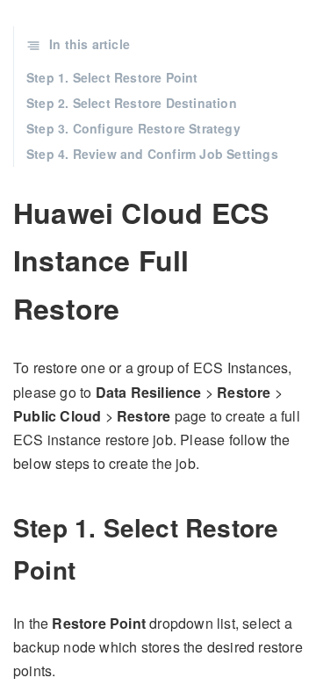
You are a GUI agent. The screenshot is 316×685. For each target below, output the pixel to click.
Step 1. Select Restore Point (112, 77)
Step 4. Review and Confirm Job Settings (152, 153)
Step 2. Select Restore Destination (131, 103)
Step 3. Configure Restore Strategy (133, 128)
